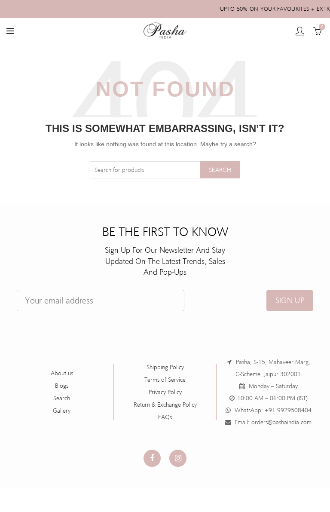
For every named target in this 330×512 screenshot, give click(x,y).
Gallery (61, 410)
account (299, 31)
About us (62, 373)
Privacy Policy (165, 392)
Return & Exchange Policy (165, 404)
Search (220, 169)
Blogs (61, 385)
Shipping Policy (165, 367)
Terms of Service (165, 379)
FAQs (165, 417)
